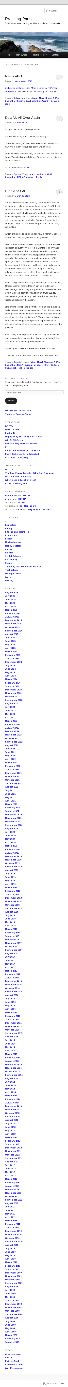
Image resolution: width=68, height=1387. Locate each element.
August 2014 (11, 1078)
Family (8, 528)
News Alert (13, 76)
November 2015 (13, 1026)
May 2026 (10, 603)
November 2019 (13, 860)
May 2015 (10, 1047)
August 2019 (11, 870)
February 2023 (12, 724)
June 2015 (10, 1044)
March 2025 (11, 651)
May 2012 (10, 1172)
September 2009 (13, 1283)
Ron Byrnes (21, 55)
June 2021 (10, 794)
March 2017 (11, 971)
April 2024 (10, 676)
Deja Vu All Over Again (22, 117)
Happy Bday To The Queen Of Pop (23, 436)
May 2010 (10, 1255)
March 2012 (11, 1179)
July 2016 (10, 998)
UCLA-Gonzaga (25, 177)
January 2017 (12, 977)
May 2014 (10, 1089)
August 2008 (11, 1318)
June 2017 (10, 960)
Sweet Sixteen (51, 365)
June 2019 (10, 877)
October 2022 (12, 738)
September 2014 (13, 1075)
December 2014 (13, 1064)
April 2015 (10, 1050)
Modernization (13, 542)
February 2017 (12, 974)
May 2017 (10, 964)
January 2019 (12, 894)
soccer (40, 365)
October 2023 (12, 696)
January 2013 (12, 1144)
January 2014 (12, 1102)
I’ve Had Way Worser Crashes (21, 443)
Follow (11, 401)
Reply (38, 177)
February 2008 (12, 1338)
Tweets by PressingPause (18, 414)
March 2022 (11, 762)
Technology (11, 570)
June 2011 (10, 1210)
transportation (13, 573)
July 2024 (10, 665)
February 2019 (12, 891)
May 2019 (10, 880)
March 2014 (11, 1095)
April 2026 (10, 606)
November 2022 (13, 735)
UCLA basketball (32, 101)
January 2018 (12, 936)
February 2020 (12, 849)
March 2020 (11, 846)
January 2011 (12, 1227)
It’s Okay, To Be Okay (16, 457)
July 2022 (10, 748)
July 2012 (10, 1165)
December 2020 (13, 814)
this (27, 167)
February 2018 (12, 932)
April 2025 (10, 648)
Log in (8, 1357)
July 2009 (10, 1290)
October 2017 (12, 946)
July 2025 (10, 637)
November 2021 (13, 776)
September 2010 (13, 1241)
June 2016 (10, 1002)
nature (8, 549)
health (8, 539)
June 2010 (10, 1252)
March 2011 (11, 1220)
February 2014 (12, 1099)
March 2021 (11, 804)
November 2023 (13, 693)
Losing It (10, 433)
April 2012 (10, 1175)
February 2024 (12, 683)
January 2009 (12, 1300)
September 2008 (13, 1314)
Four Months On (27, 506)
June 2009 (10, 1293)
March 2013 (11, 1137)
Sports (17, 174)
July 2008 (10, 1321)
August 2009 (11, 1286)
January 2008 (12, 1342)
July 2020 (10, 832)
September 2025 (13, 631)
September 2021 (13, 783)
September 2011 (13, 1200)
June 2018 (10, 918)
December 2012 (13, 1147)
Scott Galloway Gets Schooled (22, 454)
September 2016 (13, 991)
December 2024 (13, 662)
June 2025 (10, 641)
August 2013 (11, 1120)
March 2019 (11, 887)
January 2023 (12, 728)
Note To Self (12, 429)
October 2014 (12, 1071)
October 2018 (12, 905)
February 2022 (12, 766)
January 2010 (12, 1269)
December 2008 (13, 1304)
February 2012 (12, 1182)
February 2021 (12, 807)
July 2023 (10, 707)
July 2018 (10, 915)
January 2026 (12, 617)
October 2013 (12, 1113)
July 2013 (10, 1123)
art (6, 521)
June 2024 (10, 669)
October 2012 (12, 1155)
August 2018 (11, 912)
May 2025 (10, 644)
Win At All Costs (14, 440)
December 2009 (13, 1273)
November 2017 (13, 943)
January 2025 (12, 658)
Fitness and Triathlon (17, 532)
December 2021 (13, 773)
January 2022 (12, 769)
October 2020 (12, 821)
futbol (33, 362)
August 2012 (11, 1161)
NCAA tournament (26, 365)
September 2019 (13, 866)
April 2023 (10, 717)
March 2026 (11, 610)
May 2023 (10, 714)
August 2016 (11, 995)
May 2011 (10, 1214)
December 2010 (13, 1231)
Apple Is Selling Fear (16, 483)
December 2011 (13, 1189)
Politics (9, 552)
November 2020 (13, 818)
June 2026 (10, 599)
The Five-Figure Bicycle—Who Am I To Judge (29, 473)
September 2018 (13, 908)
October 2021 (12, 780)
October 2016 (12, 988)
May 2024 (10, 672)
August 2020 (11, 828)
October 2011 (12, 1196)
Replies (28, 368)
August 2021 (11, 787)
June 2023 (10, 710)
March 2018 (11, 929)
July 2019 (10, 873)
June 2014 (10, 1085)
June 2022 (10, 752)
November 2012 (13, 1151)
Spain (20, 101)
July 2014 (10, 1082)
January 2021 (12, 811)
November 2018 (13, 901)
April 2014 (10, 1092)
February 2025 (12, 655)
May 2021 (10, 797)
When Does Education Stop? (20, 480)
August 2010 (11, 1245)
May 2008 (10, 1328)
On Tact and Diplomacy (18, 476)
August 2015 (11, 1036)
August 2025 (11, 634)
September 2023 (13, 700)
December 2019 (13, 856)
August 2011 (11, 1203)
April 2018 (10, 925)
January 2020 (12, 853)
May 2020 (10, 839)
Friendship (11, 535)
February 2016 (12, 1016)
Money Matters (13, 546)
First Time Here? (39, 55)
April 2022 (10, 759)
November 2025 (13, 623)
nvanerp (9, 499)
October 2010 (12, 1238)
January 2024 (12, 686)
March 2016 (11, 1012)
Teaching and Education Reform (23, 566)
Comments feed (14, 1364)
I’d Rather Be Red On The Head (22, 450)
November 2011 (13, 1193)
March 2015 (11, 1054)
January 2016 (12, 1019)
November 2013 (13, 1109)
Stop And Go (15, 191)
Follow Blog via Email (17, 378)
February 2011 (12, 1224)
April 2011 (10, 1217)
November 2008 (13, 1307)
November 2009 (13, 1276)
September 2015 (13, 1033)
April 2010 (10, 1259)
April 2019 (10, 884)
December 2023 (13, 689)
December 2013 (13, 1106)
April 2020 (10, 842)
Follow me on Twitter (18, 410)
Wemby (40, 91)
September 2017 (13, 950)
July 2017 (10, 957)
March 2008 (11, 1335)
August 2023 (11, 703)
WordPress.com (14, 1368)
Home (9, 55)
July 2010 (10, 1248)
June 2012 (10, 1168)
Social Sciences (14, 556)
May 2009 (10, 1297)
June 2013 (10, 1127)
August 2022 (11, 745)
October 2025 (12, 627)
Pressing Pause (19, 19)
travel (8, 577)
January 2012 (12, 1186)
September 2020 (13, 825)
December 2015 (13, 1023)
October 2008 (12, 1311)
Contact (54, 55)
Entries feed (12, 1361)
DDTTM (9, 426)
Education (19, 98)
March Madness (38, 174)
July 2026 (10, 596)
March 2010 (11, 1262)
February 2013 (12, 1141)
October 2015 (12, 1030)
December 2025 (13, 620)
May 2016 (10, 1005)
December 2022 (13, 731)
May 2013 (10, 1130)
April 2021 (10, 801)
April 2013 (10, 1134)
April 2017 (10, 967)
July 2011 (10, 1206)
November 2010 (13, 1234)
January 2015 (12, 1061)
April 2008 (10, 1331)
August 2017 (11, 953)
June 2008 (10, 1325)
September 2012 (13, 1158)
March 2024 (11, 679)
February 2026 (12, 613)
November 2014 (13, 1068)
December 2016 (13, 981)
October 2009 (12, 1279)
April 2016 (10, 1009)
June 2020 (10, 835)
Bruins (48, 98)
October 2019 (12, 863)
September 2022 (13, 742)
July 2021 (10, 790)
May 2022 (10, 755)
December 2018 (13, 898)
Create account (13, 1354)
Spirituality (11, 559)
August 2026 (11, 592)
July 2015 (10, 1040)
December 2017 (13, 939)
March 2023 (11, 721)
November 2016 (13, 984)
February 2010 (12, 1266)
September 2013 (13, 1116)
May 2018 (10, 922)
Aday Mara (38, 98)
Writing (9, 580)
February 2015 (12, 1057)
